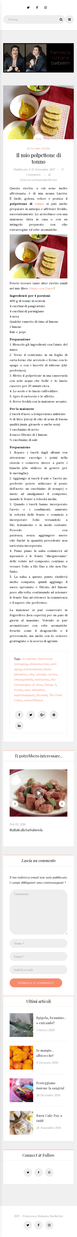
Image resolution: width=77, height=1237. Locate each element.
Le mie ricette (40, 148)
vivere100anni (33, 700)
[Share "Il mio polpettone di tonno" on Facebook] (19, 715)
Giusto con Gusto (41, 288)
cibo (31, 674)
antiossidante (32, 669)
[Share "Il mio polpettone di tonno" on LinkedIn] (19, 725)
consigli (40, 674)
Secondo (41, 695)
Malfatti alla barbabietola (26, 830)
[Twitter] (30, 7)
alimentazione (39, 664)
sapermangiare (24, 695)
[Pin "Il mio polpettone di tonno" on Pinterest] (54, 715)
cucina (52, 674)
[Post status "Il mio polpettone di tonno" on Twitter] (31, 715)
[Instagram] (45, 7)
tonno (39, 204)
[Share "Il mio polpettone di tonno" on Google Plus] (42, 715)
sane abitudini (34, 690)
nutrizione (41, 679)
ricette (18, 690)
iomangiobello (23, 679)
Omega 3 (50, 685)
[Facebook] (37, 7)
